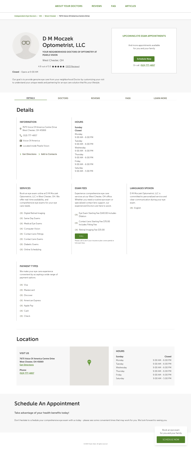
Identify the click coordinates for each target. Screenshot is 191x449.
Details (31, 98)
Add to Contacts (49, 154)
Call (81, 236)
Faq (113, 6)
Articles (130, 6)
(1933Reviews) (72, 66)
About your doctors (68, 6)
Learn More (160, 98)
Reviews (97, 6)
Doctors (63, 98)
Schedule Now (144, 59)
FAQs (128, 98)
